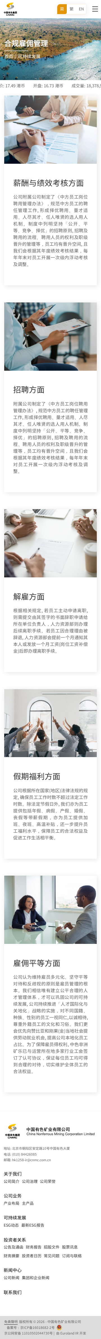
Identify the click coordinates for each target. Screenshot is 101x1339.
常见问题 (51, 1255)
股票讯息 (70, 1247)
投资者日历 (32, 1255)
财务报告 (34, 1247)
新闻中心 (13, 1270)
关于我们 (13, 1174)
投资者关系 (15, 1239)
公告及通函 (13, 1247)
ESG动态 (11, 1225)
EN (81, 9)
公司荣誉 (48, 1181)
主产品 (28, 1203)
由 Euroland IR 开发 (71, 1333)
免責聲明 (11, 1321)
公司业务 (13, 1195)
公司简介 (11, 1181)
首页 (8, 57)
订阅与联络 (72, 1255)
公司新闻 (11, 1277)
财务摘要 (11, 1255)
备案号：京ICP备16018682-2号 (31, 1327)
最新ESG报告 (32, 1225)
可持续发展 (29, 57)
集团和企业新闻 (35, 1277)
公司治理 (30, 1181)
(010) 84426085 (24, 1154)
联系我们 (13, 1292)
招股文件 (51, 1247)
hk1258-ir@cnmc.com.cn (31, 1159)
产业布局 (11, 1203)
